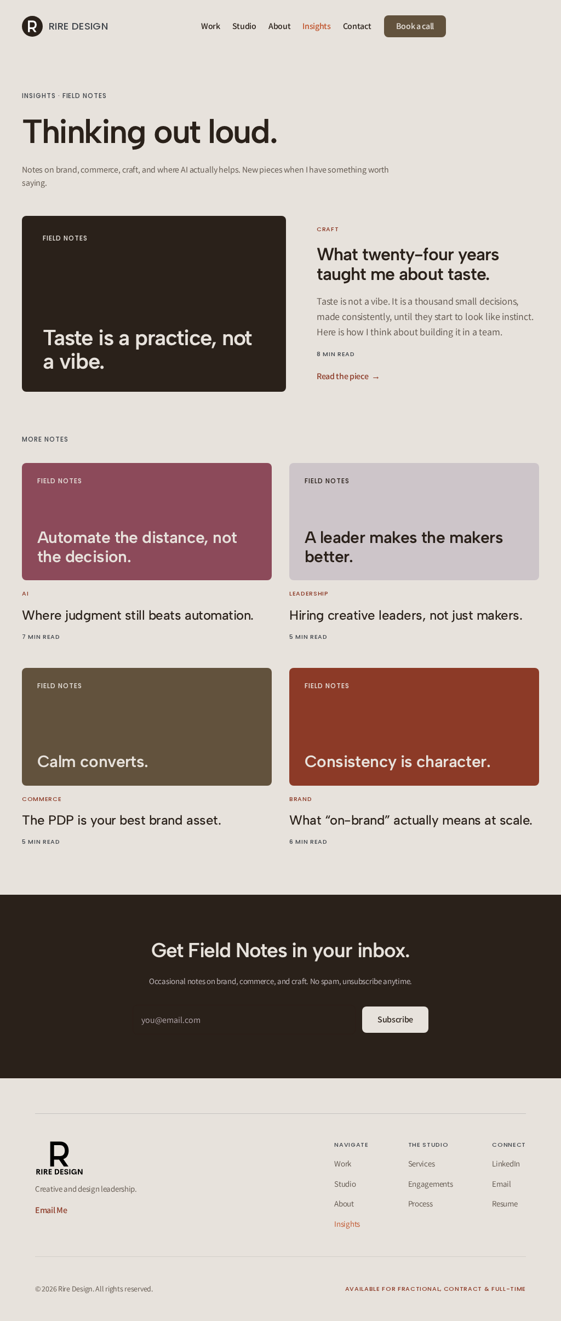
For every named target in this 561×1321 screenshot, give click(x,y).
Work (210, 26)
